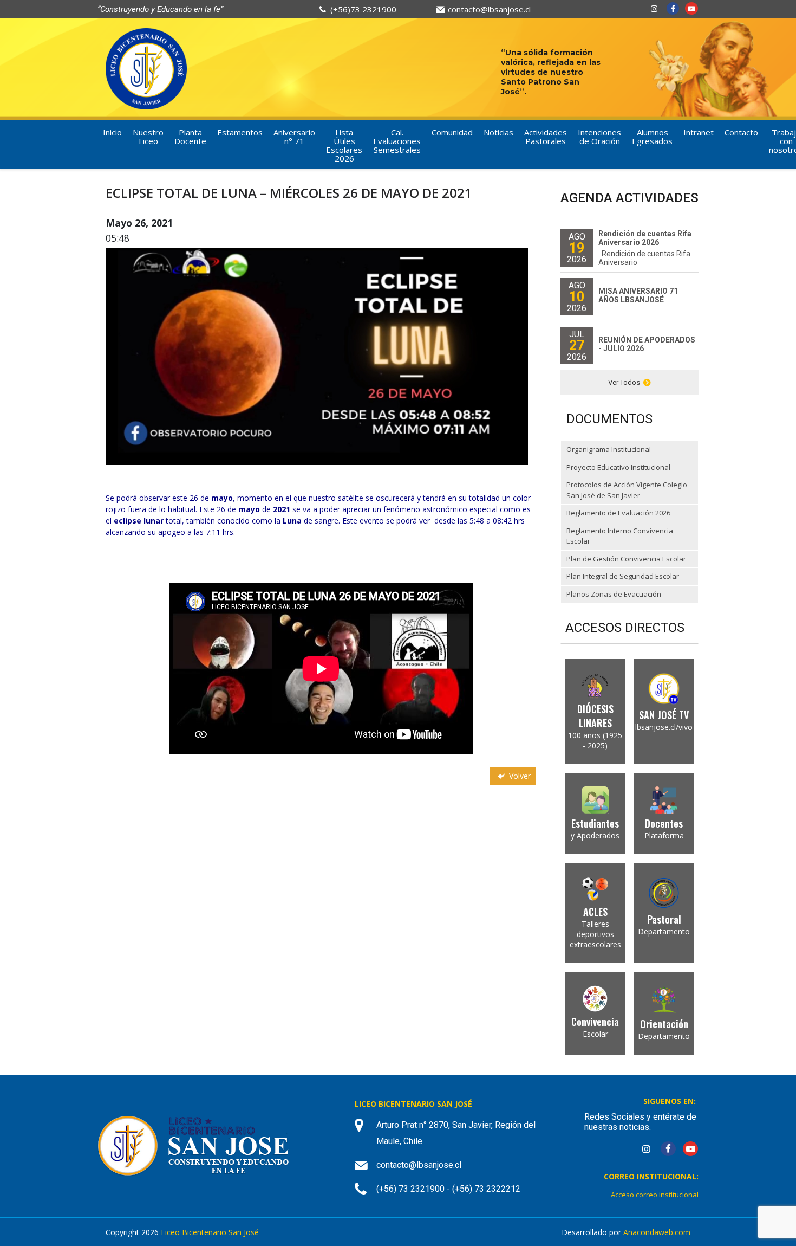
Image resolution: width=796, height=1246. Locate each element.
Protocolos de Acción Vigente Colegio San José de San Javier (626, 490)
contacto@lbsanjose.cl (489, 9)
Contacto (741, 132)
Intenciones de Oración (599, 136)
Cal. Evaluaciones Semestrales (397, 141)
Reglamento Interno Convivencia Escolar (619, 536)
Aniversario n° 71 (294, 136)
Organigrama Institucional (608, 449)
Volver (519, 776)
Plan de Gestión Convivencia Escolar (626, 559)
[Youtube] (691, 8)
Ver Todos (624, 382)
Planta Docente (190, 136)
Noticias (498, 132)
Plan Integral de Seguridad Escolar (622, 576)
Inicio (112, 132)
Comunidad (452, 132)
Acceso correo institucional (655, 1194)
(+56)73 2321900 (363, 9)
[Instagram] (654, 8)
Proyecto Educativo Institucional (618, 467)
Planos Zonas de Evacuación (613, 594)
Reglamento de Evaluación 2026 (618, 513)
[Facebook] (673, 8)
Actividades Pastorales (545, 136)
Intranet (698, 132)
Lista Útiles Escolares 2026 (344, 145)
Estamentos (240, 132)
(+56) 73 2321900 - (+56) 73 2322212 (448, 1189)
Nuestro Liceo (148, 136)
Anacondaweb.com (656, 1232)
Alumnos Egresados (652, 136)
